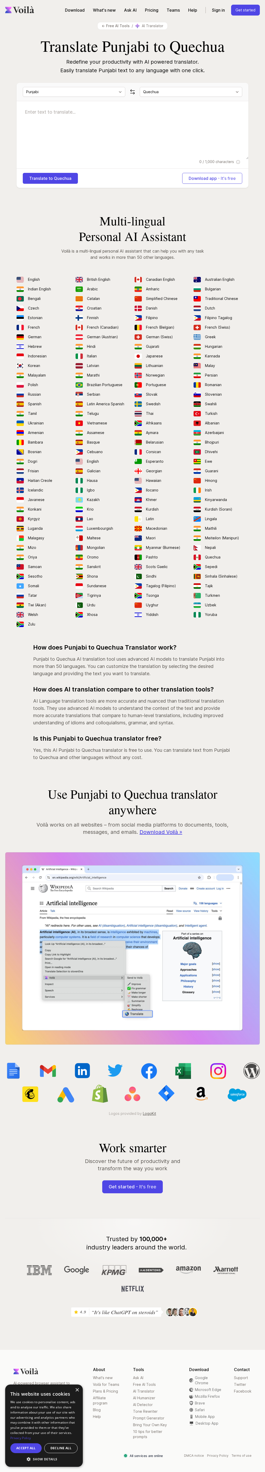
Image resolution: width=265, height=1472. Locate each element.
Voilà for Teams (106, 1384)
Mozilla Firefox (207, 1396)
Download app (212, 178)
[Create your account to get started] (132, 948)
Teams (173, 10)
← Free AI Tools (116, 26)
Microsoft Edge (208, 1389)
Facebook (243, 1391)
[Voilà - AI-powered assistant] (19, 10)
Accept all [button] (26, 1448)
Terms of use (242, 1456)
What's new (104, 10)
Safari (200, 1410)
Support (241, 1377)
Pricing (151, 10)
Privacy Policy (218, 1456)
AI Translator (143, 1391)
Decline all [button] (60, 1448)
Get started (245, 10)
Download (75, 10)
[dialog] (44, 1426)
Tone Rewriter (145, 1411)
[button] (44, 1459)
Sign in (218, 10)
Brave (200, 1403)
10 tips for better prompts (147, 1434)
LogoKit (149, 1113)
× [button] (77, 1390)
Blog (97, 1410)
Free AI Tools (144, 1384)
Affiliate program (100, 1400)
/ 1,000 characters (217, 161)
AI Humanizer (144, 1398)
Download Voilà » (160, 832)
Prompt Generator (148, 1418)
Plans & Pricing (105, 1391)
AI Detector (143, 1404)
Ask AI (130, 10)
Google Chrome (201, 1380)
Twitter (240, 1384)
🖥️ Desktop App (203, 1423)
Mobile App (202, 1416)
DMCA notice (194, 1456)
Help (192, 10)
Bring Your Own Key (150, 1425)
